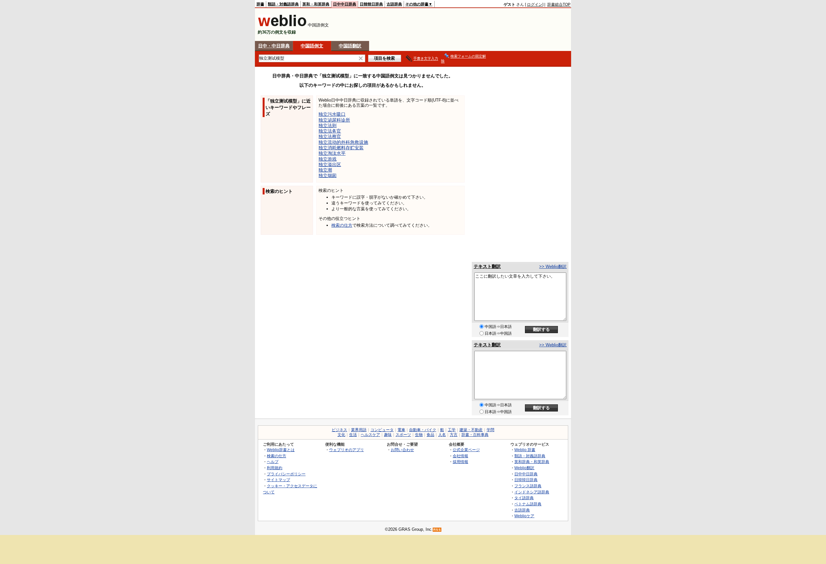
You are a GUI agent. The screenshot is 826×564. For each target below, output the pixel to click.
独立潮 (325, 170)
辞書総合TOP (558, 4)
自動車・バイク (422, 430)
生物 (419, 435)
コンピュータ (382, 430)
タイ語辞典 (524, 498)
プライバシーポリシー (286, 474)
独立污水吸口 (332, 114)
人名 (442, 435)
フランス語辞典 (527, 486)
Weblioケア (524, 516)
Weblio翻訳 (524, 468)
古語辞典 (394, 4)
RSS (437, 529)
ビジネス (339, 430)
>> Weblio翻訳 (553, 266)
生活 (353, 435)
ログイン (534, 4)
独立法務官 (329, 136)
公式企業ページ (466, 450)
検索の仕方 (341, 225)
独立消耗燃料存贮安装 (341, 147)
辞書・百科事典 (475, 435)
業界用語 (359, 430)
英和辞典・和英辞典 (531, 462)
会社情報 (460, 456)
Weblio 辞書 (524, 450)
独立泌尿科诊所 (334, 120)
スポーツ (403, 435)
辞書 (260, 4)
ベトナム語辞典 (527, 504)
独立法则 (327, 125)
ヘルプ (272, 462)
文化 (341, 435)
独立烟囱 (327, 175)
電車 (401, 430)
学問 (490, 430)
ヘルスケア (370, 435)
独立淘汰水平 (332, 153)
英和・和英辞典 (315, 4)
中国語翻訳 (350, 45)
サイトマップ (278, 480)
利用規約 (274, 468)
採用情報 (460, 462)
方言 (454, 435)
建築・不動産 (471, 430)
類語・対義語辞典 (283, 4)
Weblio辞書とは (281, 450)
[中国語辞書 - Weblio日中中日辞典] (282, 25)
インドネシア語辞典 (531, 492)
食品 (430, 435)
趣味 (388, 435)
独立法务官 (329, 131)
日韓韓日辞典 (371, 4)
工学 (452, 430)
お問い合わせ (402, 450)
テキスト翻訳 (487, 266)
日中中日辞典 (344, 4)
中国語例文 (312, 45)
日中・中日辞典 (274, 45)
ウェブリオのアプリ (346, 450)
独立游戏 (327, 159)
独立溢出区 (329, 164)
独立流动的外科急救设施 (343, 142)
